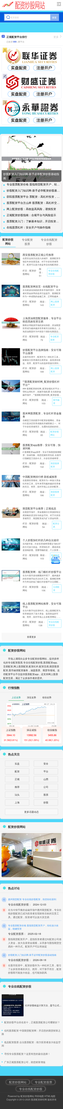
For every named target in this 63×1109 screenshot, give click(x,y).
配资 (17, 771)
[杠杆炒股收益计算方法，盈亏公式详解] (13, 1005)
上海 (17, 802)
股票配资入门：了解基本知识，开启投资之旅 (34, 221)
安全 (45, 763)
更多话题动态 (31, 811)
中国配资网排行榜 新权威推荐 (40, 476)
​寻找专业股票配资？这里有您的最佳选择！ (27, 1053)
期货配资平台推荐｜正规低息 (39, 508)
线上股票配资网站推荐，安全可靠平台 (42, 605)
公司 (45, 787)
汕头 (17, 794)
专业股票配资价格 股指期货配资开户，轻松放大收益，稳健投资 (33, 927)
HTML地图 (49, 1096)
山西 (45, 779)
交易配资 (56, 588)
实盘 (17, 763)
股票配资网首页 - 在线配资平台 (40, 286)
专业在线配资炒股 (53, 272)
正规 (17, 779)
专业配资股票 (54, 338)
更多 (56, 37)
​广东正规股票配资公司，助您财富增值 (24, 1062)
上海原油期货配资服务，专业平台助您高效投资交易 (42, 319)
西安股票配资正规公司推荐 (38, 254)
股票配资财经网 (39, 1099)
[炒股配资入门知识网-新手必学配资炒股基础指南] (31, 159)
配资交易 (56, 525)
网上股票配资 (55, 303)
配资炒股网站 (54, 433)
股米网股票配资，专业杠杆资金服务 (42, 414)
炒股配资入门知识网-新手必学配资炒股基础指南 (32, 954)
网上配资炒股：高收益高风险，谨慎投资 (31, 209)
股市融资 (56, 401)
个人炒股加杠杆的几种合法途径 (41, 540)
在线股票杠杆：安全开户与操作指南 (29, 227)
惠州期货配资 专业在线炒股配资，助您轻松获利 (32, 899)
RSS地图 (39, 1096)
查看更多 (31, 636)
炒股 (45, 802)
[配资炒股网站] (23, 5)
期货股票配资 (55, 465)
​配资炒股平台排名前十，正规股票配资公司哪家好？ (32, 1022)
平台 (45, 771)
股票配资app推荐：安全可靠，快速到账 (42, 446)
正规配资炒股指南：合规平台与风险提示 (31, 215)
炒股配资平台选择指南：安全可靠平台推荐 (42, 351)
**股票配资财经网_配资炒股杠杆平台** (41, 383)
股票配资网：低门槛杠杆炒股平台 (42, 572)
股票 (45, 794)
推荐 (17, 787)
